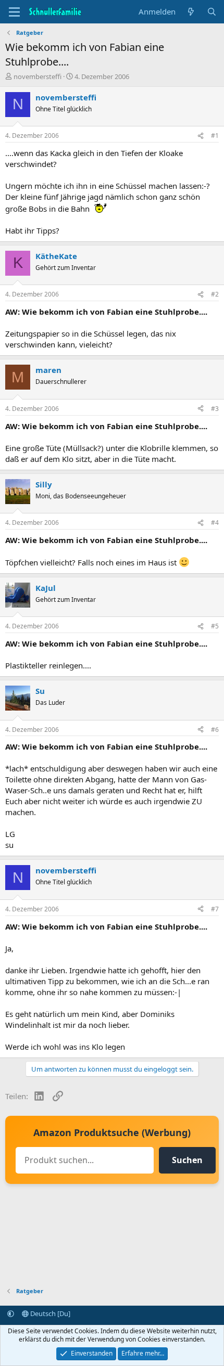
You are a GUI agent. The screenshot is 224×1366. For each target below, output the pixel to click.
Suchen (187, 1160)
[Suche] (212, 11)
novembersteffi (37, 76)
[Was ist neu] (191, 11)
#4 (215, 522)
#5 (215, 626)
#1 (215, 135)
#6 (215, 729)
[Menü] (14, 12)
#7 (215, 909)
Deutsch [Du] (49, 1313)
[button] (10, 1313)
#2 (215, 294)
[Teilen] (200, 136)
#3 (215, 408)
